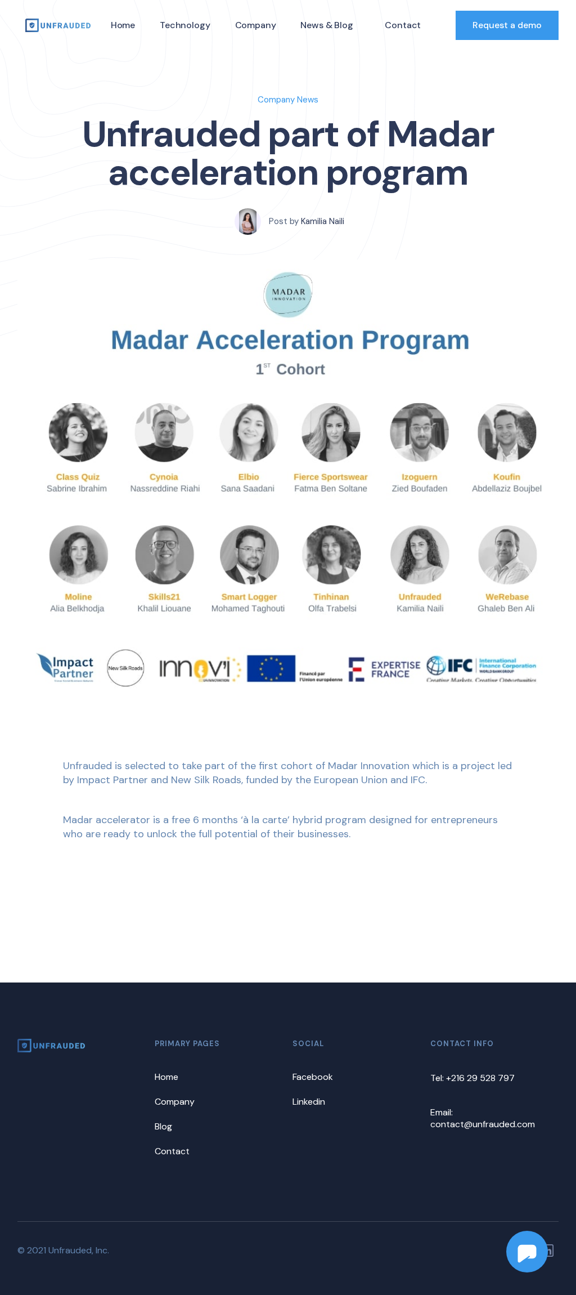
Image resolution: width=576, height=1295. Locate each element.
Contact (403, 25)
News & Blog (326, 25)
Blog (163, 1126)
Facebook (312, 1077)
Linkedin (308, 1102)
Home (123, 25)
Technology (185, 25)
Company (255, 25)
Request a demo (507, 25)
